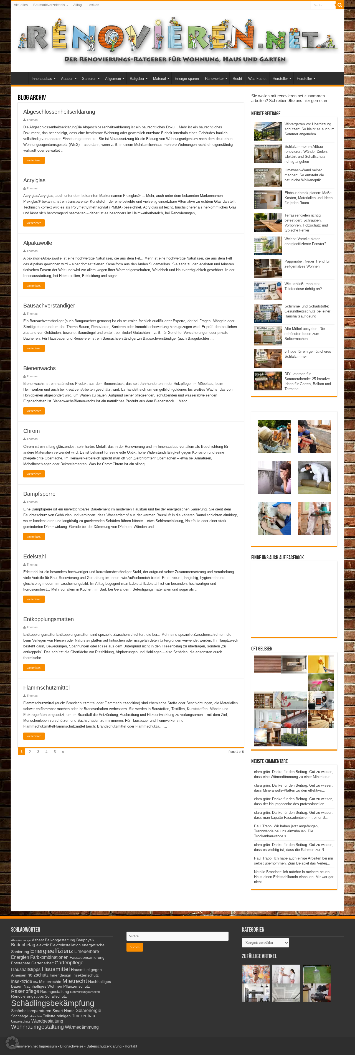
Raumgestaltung (54, 992)
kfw (35, 981)
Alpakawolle (37, 243)
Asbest (38, 940)
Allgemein (113, 79)
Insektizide (21, 981)
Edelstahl (34, 556)
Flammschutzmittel (46, 688)
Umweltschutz (20, 1021)
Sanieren (89, 79)
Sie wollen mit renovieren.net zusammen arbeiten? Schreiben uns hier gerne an (289, 98)
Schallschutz (56, 996)
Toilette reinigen (57, 1016)
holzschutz (38, 974)
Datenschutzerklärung (104, 1046)
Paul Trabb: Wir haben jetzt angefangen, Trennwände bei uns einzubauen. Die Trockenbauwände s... (286, 831)
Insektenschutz (85, 975)
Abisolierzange (21, 940)
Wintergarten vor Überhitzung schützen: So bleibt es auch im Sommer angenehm (309, 129)
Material (159, 79)
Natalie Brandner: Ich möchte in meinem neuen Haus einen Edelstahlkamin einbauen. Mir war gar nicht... (293, 877)
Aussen (67, 79)
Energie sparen (187, 79)
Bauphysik (85, 940)
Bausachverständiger (49, 305)
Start (21, 78)
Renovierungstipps (27, 996)
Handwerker (214, 79)
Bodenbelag (23, 944)
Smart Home (63, 1011)
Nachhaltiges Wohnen (43, 986)
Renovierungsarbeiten (85, 991)
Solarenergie (88, 1010)
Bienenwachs (39, 368)
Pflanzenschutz (76, 986)
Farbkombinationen (49, 957)
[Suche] (340, 5)
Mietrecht (74, 981)
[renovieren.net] (177, 39)
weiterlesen (34, 160)
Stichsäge (19, 1016)
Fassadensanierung (87, 957)
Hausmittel (56, 969)
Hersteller (280, 79)
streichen (35, 1016)
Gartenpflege (69, 962)
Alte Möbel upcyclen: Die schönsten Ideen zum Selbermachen (305, 334)
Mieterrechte (50, 982)
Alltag (77, 5)
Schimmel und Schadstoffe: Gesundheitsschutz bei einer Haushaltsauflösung (307, 311)
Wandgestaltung (47, 1020)
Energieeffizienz (51, 950)
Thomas (32, 119)
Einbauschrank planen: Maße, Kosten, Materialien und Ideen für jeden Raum (309, 198)
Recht (237, 79)
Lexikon (93, 5)
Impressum (48, 1046)
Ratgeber (137, 79)
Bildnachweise (71, 1046)
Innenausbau (42, 79)
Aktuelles (21, 5)
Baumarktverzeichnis (49, 5)
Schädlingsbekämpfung (52, 1003)
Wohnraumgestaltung (37, 1027)
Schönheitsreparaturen (31, 1011)
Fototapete (20, 963)
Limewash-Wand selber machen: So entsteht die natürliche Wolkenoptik (304, 175)
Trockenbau (83, 1015)
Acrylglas (34, 180)
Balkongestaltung (60, 940)
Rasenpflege (25, 991)
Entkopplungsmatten (48, 619)
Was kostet (257, 79)
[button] (12, 1043)
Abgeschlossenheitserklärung (59, 112)
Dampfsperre (39, 494)
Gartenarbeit (42, 963)
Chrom (31, 431)
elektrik (42, 945)
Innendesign (60, 975)
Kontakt (131, 1046)
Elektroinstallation (65, 945)
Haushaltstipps (25, 969)
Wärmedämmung (82, 1027)
